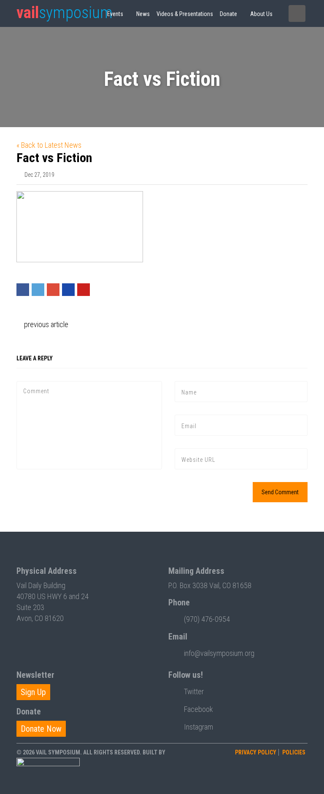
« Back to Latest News (48, 145)
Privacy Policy (255, 752)
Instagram (198, 726)
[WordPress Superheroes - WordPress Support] (48, 773)
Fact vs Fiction (54, 157)
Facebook (198, 709)
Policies (293, 752)
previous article (45, 324)
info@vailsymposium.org (219, 653)
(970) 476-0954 (207, 619)
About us (261, 14)
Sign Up (33, 692)
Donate (228, 14)
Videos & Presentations (185, 14)
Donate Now (41, 729)
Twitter (194, 691)
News (143, 14)
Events (115, 14)
